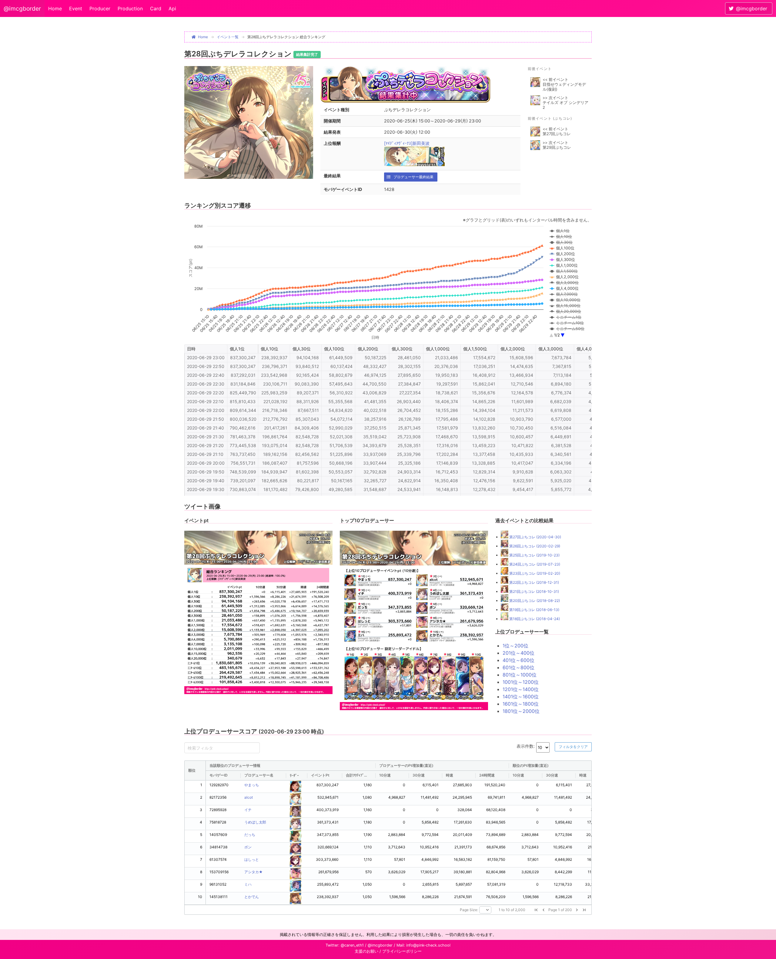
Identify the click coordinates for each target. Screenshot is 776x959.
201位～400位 (518, 653)
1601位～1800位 (521, 704)
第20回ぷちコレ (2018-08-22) (534, 600)
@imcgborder (22, 8)
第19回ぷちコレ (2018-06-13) (533, 609)
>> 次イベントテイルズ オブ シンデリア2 (565, 102)
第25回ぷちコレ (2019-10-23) (534, 555)
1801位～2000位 (521, 711)
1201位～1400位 (521, 689)
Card (155, 8)
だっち (249, 834)
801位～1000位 (520, 675)
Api (172, 8)
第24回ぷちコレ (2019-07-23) (534, 564)
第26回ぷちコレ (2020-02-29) (534, 546)
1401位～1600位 (521, 696)
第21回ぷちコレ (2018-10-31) (533, 591)
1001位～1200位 (521, 682)
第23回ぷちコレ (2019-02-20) (534, 573)
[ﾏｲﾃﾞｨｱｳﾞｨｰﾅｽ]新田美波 (407, 143)
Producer (99, 8)
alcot (248, 797)
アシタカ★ (253, 872)
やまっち (251, 785)
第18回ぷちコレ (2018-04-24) (534, 618)
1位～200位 (515, 646)
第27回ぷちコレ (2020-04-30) (534, 537)
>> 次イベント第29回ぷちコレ (557, 145)
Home (55, 8)
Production (130, 8)
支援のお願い (366, 951)
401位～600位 (518, 660)
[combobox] (485, 910)
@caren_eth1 (352, 945)
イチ (248, 809)
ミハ (248, 884)
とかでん (251, 896)
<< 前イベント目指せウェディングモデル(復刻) (564, 84)
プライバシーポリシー (402, 951)
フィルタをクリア (573, 746)
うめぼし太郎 (255, 822)
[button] (536, 909)
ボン (248, 847)
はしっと (251, 859)
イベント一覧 (228, 37)
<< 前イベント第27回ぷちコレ (557, 131)
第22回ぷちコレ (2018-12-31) (533, 582)
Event (75, 8)
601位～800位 (518, 667)
